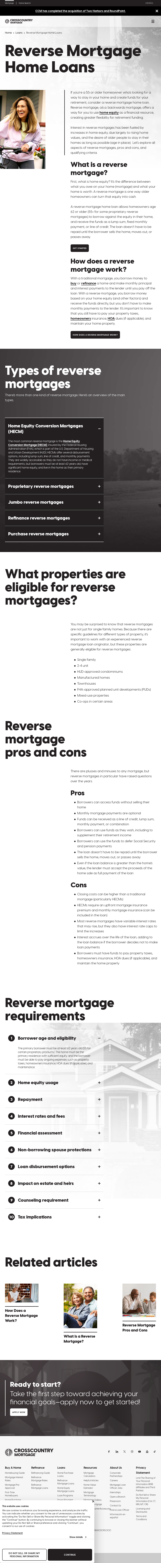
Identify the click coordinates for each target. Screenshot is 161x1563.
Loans (19, 32)
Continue (70, 1555)
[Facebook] (109, 1451)
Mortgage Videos (92, 1500)
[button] (54, 428)
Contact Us (115, 1505)
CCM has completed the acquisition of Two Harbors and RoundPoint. (80, 11)
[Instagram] (132, 1451)
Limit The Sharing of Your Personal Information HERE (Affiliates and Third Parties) (145, 1484)
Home (8, 32)
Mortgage (9, 3)
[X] (124, 1451)
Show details (76, 1537)
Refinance (37, 1467)
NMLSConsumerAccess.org (97, 1508)
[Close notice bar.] (156, 11)
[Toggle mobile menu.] (153, 21)
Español (149, 3)
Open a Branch (117, 1497)
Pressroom (115, 1501)
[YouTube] (139, 1451)
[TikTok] (154, 1451)
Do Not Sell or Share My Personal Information (24, 1555)
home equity (109, 112)
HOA (111, 318)
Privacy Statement (12, 1533)
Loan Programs (65, 1495)
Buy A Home (13, 1467)
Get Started (80, 248)
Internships (115, 1492)
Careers (114, 1480)
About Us (116, 1467)
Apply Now (18, 1412)
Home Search (25, 3)
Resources (90, 1467)
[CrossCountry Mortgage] (19, 21)
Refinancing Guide (40, 1473)
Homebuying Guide (15, 1473)
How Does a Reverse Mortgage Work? (95, 335)
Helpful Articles (91, 1480)
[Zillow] (147, 1451)
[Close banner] (93, 1501)
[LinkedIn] (117, 1451)
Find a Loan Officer (119, 1510)
